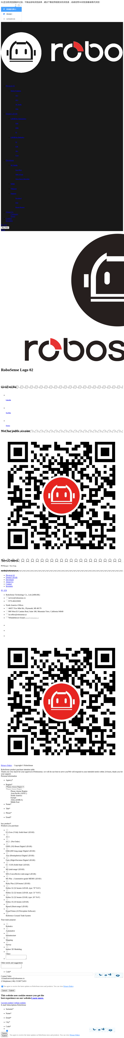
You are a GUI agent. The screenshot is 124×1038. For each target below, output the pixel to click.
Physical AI (10, 86)
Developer (10, 160)
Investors (9, 221)
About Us (9, 212)
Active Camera (16, 91)
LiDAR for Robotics (17, 137)
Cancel (4, 990)
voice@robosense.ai (32, 618)
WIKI (13, 184)
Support (13, 193)
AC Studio (14, 165)
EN (5, 225)
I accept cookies (7, 1003)
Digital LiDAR (11, 114)
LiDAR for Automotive (18, 119)
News (13, 216)
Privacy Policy (6, 765)
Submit (11, 990)
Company (14, 214)
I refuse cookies (20, 1003)
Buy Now (5, 228)
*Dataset (14, 189)
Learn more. (37, 998)
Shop (3, 230)
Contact (9, 219)
